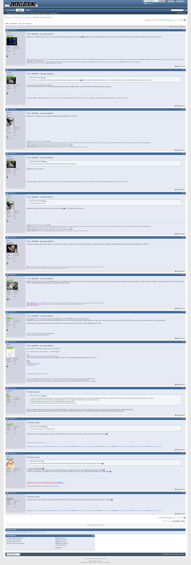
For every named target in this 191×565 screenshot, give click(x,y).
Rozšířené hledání (181, 12)
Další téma (101, 525)
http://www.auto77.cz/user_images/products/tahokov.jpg (43, 356)
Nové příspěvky (22, 13)
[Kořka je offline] (12, 249)
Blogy (28, 10)
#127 (183, 69)
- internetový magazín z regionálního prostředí (83, 446)
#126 (183, 29)
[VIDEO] (57, 543)
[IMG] (56, 541)
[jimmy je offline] (11, 353)
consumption (59, 63)
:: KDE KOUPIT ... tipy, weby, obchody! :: (21, 23)
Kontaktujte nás (166, 554)
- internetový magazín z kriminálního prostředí (58, 446)
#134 (183, 341)
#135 (183, 387)
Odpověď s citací (181, 66)
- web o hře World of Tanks (154, 446)
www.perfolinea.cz (32, 365)
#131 (183, 237)
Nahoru (183, 521)
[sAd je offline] (12, 286)
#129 (183, 153)
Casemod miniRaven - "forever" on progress (35, 63)
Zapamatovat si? (150, 3)
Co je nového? (11, 10)
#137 (183, 453)
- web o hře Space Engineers (120, 446)
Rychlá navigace (53, 13)
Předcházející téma (92, 525)
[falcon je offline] (12, 41)
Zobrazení (181, 26)
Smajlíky (57, 540)
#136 (183, 418)
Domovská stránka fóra (11, 13)
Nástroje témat (173, 26)
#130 (183, 192)
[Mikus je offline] (10, 463)
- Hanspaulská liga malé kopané (36, 446)
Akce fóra (44, 13)
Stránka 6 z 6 (163, 20)
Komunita (38, 13)
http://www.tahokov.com (33, 363)
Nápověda (171, 1)
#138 (183, 492)
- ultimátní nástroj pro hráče (138, 446)
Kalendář (32, 13)
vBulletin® (94, 561)
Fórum (20, 10)
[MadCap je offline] (11, 122)
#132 (183, 274)
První (171, 20)
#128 (183, 109)
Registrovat (180, 1)
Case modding (26, 17)
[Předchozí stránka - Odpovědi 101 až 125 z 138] (174, 20)
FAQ (28, 13)
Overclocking (16, 17)
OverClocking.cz (175, 554)
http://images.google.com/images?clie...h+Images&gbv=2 (43, 351)
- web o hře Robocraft (103, 446)
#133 (183, 311)
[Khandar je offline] (11, 80)
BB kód (57, 538)
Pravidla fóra (58, 547)
